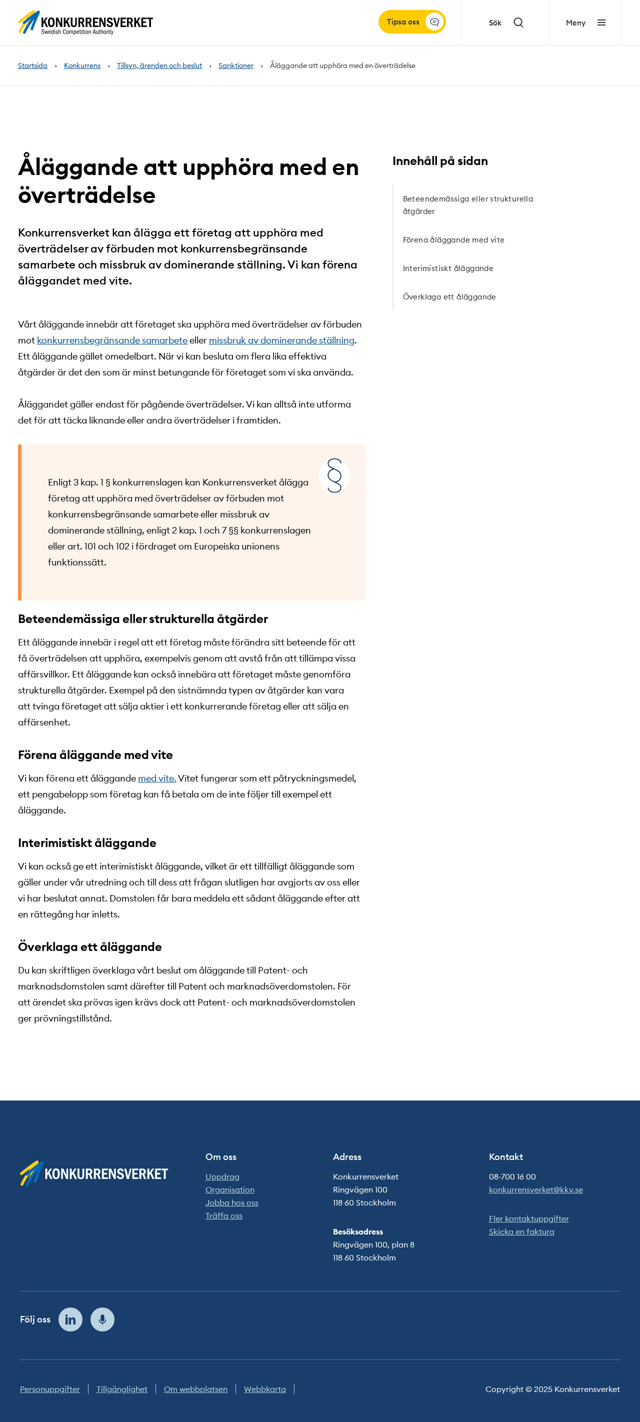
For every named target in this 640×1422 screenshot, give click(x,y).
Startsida (33, 66)
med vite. (157, 778)
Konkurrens (82, 66)
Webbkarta (265, 1389)
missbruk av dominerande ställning (281, 340)
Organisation (230, 1189)
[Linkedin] (70, 1320)
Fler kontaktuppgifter (529, 1219)
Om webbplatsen (196, 1389)
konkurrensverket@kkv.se (536, 1189)
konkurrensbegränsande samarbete (112, 340)
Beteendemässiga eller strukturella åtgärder (468, 205)
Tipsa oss (403, 21)
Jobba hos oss (232, 1203)
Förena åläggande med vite (454, 239)
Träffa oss (224, 1215)
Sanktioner (236, 66)
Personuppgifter (50, 1389)
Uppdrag (223, 1177)
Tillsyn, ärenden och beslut (159, 66)
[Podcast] (102, 1320)
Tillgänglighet (122, 1389)
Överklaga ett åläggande (449, 297)
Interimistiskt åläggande (448, 268)
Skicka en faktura (521, 1231)
